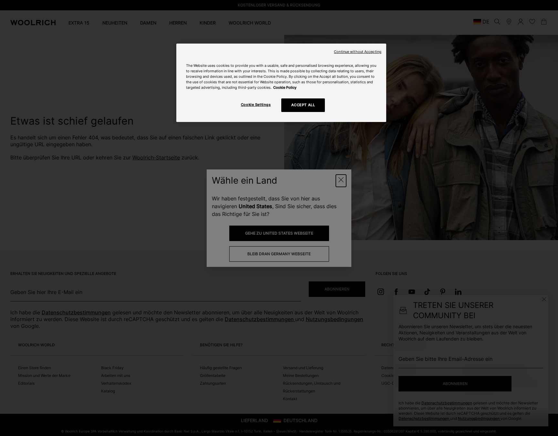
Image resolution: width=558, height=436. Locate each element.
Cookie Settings (256, 104)
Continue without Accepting (357, 52)
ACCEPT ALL (303, 105)
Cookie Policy (284, 87)
